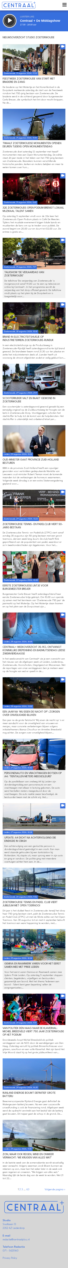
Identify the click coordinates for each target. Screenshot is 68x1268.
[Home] (18, 5)
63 (27, 1189)
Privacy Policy (10, 1258)
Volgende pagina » (55, 1189)
